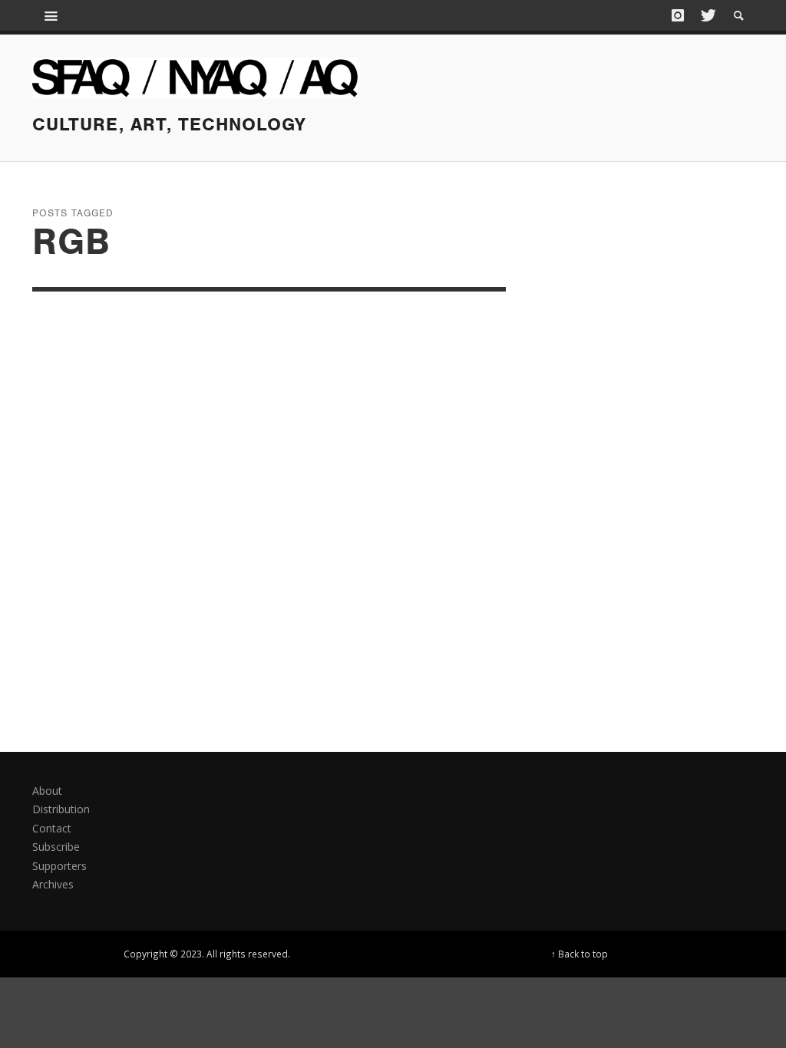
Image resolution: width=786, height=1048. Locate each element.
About (47, 790)
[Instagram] (677, 15)
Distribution (61, 809)
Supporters (59, 866)
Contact (51, 828)
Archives (53, 884)
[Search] (51, 15)
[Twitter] (707, 15)
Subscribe (56, 846)
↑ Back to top (579, 953)
